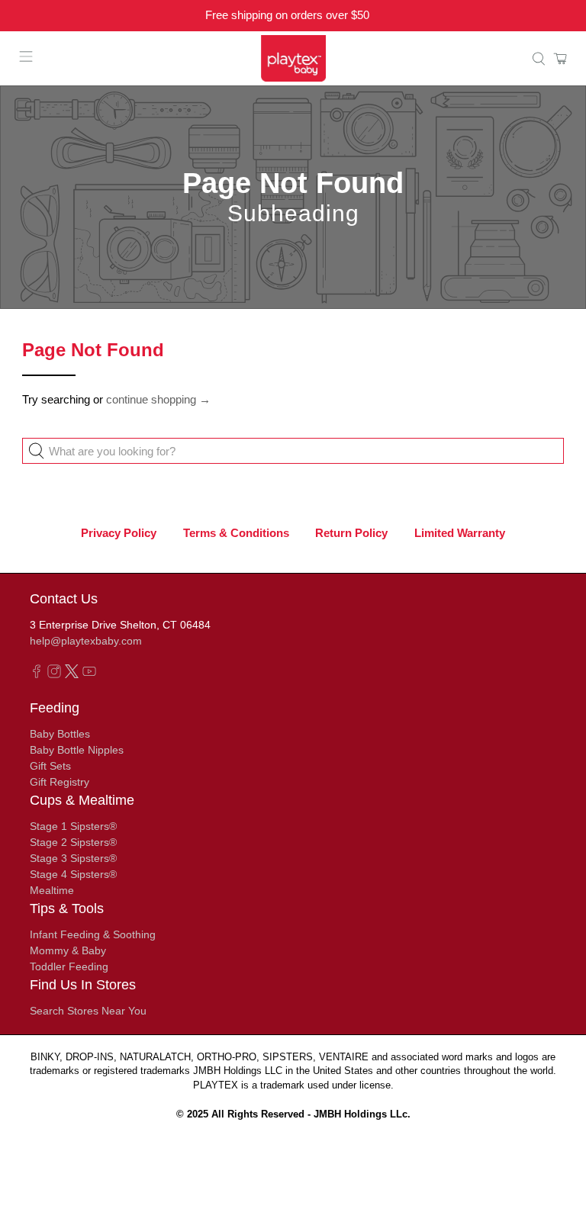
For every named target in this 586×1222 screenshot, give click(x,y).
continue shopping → (158, 399)
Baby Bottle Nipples (77, 750)
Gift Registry (59, 782)
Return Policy (351, 532)
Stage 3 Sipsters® (73, 858)
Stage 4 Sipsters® (73, 874)
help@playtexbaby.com (86, 641)
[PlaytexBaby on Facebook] (36, 674)
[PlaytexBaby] (293, 58)
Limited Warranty (459, 532)
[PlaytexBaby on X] (72, 674)
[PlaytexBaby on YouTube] (89, 674)
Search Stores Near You (88, 1011)
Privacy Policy (118, 532)
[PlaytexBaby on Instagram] (54, 674)
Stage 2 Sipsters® (73, 842)
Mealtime (52, 890)
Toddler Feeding (69, 966)
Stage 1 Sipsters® (73, 826)
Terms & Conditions (236, 532)
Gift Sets (50, 766)
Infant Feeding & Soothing (93, 934)
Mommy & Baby (68, 950)
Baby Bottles (60, 734)
